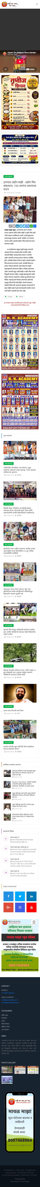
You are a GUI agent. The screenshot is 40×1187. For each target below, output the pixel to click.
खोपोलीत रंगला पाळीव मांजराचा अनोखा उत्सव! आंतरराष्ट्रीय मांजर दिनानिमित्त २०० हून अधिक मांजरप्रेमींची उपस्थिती (19, 551)
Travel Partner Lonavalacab (25, 1172)
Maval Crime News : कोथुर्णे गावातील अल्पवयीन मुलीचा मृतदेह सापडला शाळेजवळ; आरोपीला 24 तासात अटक (24, 784)
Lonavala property (10, 1172)
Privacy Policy (20, 1170)
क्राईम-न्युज (4, 1015)
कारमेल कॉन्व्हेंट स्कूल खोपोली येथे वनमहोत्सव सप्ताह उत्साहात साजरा (18, 747)
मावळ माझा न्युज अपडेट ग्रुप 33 (19, 847)
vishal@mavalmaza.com (10, 1002)
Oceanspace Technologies (20, 1181)
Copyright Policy (30, 1170)
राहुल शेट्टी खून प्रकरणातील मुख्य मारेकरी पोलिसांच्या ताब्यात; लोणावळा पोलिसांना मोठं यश (23, 795)
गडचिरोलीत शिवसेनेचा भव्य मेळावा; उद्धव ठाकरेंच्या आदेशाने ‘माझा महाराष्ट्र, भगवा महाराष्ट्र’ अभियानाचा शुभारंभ (19, 470)
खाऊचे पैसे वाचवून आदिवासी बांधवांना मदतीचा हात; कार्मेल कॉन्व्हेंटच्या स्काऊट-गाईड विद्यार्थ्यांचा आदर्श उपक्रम (19, 631)
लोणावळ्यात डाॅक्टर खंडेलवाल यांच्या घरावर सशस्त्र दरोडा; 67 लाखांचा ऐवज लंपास (23, 816)
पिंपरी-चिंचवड (5, 1024)
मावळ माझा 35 (14, 871)
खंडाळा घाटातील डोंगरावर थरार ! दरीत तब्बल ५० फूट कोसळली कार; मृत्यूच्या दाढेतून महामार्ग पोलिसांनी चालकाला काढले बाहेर (19, 672)
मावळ (3, 1021)
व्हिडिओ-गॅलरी (5, 1027)
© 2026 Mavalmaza (8, 1170)
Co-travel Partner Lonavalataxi (10, 1175)
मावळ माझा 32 (14, 837)
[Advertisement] (20, 29)
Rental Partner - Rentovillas (29, 1175)
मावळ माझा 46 (14, 859)
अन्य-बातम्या (8, 176)
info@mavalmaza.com (9, 1000)
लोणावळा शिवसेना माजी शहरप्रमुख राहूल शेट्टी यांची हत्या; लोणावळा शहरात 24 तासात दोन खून (24, 773)
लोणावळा (4, 1018)
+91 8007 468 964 (7, 993)
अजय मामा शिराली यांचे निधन (13, 710)
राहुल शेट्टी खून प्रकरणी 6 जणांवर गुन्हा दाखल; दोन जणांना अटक (23, 805)
